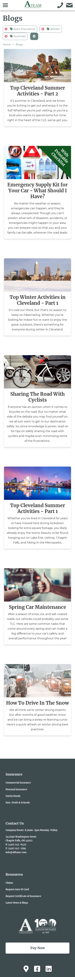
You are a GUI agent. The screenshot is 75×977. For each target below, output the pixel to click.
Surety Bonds (13, 796)
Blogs (19, 44)
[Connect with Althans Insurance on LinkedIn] (49, 969)
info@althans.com (16, 852)
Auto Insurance (24, 29)
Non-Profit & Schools (18, 802)
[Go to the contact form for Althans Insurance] (69, 5)
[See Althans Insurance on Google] (26, 969)
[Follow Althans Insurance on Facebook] (37, 969)
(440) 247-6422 (17, 844)
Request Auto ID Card (17, 889)
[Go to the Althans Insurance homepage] (33, 6)
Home (7, 44)
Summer (19, 36)
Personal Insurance (16, 789)
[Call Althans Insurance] (60, 5)
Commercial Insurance (18, 782)
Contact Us (15, 823)
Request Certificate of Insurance (23, 896)
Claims (9, 882)
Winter (55, 29)
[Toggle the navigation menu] (5, 5)
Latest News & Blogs (17, 902)
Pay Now (37, 948)
